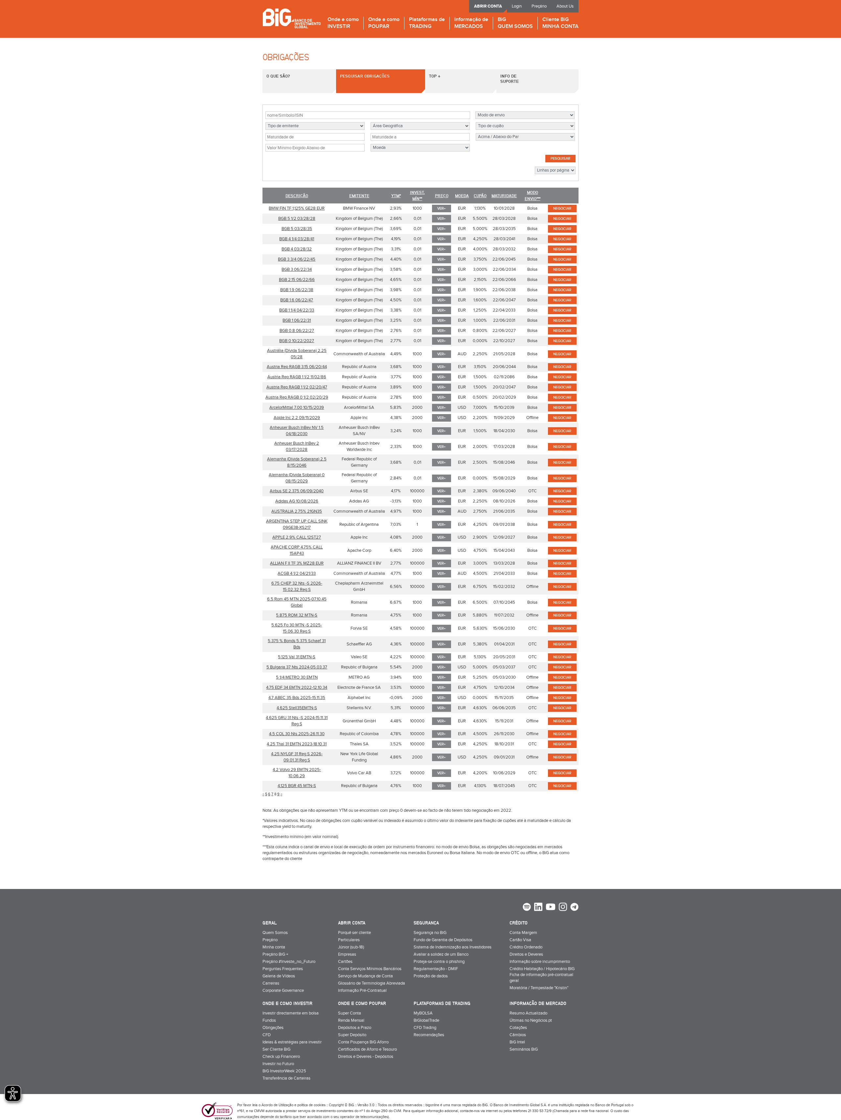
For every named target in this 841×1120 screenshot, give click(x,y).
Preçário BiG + (275, 954)
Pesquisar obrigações (365, 76)
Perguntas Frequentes (282, 968)
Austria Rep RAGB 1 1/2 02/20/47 (296, 387)
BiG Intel (517, 1042)
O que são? (278, 76)
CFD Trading (425, 1027)
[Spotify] (527, 908)
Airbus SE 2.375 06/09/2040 (297, 491)
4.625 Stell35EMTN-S (297, 708)
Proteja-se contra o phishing (439, 961)
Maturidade (504, 195)
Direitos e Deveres (526, 954)
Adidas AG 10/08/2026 (296, 501)
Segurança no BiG (430, 932)
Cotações (518, 1027)
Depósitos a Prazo (354, 1027)
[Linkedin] (538, 907)
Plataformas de (427, 23)
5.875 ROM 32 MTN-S (296, 615)
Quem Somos (275, 932)
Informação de (471, 23)
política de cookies (311, 1105)
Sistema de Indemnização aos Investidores (452, 947)
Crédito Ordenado (526, 947)
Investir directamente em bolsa (290, 1013)
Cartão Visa (520, 940)
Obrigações (273, 1027)
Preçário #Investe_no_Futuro (288, 961)
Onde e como (343, 23)
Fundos (269, 1020)
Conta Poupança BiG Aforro (363, 1042)
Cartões (345, 961)
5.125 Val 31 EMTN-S (296, 657)
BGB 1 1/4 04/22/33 (296, 310)
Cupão (480, 195)
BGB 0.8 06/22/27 (297, 330)
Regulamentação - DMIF (436, 968)
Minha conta (273, 947)
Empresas (347, 954)
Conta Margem (523, 932)
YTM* (396, 195)
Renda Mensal (351, 1020)
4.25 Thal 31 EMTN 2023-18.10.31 (297, 744)
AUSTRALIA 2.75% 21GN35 (296, 511)
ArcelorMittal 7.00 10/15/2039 (296, 407)
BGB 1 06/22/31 (297, 320)
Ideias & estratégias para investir (292, 1042)
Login (517, 6)
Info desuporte (509, 78)
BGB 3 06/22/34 (297, 269)
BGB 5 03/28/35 (297, 228)
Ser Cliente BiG (276, 1049)
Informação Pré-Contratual (362, 990)
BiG (515, 23)
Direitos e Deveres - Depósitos (365, 1056)
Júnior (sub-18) (351, 947)
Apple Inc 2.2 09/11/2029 (297, 417)
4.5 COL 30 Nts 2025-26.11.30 (297, 733)
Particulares (349, 940)
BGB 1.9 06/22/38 (296, 289)
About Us (565, 6)
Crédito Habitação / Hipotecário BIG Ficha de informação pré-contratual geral (542, 974)
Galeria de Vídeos (278, 976)
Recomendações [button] (429, 1035)
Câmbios (518, 1035)
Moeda (462, 195)
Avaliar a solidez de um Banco (441, 954)
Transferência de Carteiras (286, 1078)
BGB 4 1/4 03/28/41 (296, 239)
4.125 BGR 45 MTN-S (297, 785)
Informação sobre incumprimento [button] (540, 961)
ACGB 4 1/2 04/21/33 (297, 573)
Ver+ (441, 208)
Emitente (359, 195)
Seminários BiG (524, 1049)
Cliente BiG (560, 23)
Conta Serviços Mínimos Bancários (369, 968)
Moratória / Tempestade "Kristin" (539, 988)
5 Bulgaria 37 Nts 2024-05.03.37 (296, 667)
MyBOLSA (423, 1013)
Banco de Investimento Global (291, 18)
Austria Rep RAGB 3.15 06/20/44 (297, 366)
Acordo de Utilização (277, 1105)
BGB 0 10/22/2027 (296, 340)
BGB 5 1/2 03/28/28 (296, 218)
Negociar (562, 208)
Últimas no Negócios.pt (531, 1020)
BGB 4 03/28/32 (297, 249)
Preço (441, 195)
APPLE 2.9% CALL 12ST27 (296, 537)
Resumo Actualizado (528, 1013)
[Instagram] (563, 907)
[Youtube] (551, 907)
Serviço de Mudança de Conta (365, 976)
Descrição (296, 195)
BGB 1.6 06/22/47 (296, 300)
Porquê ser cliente (354, 932)
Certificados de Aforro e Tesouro (367, 1049)
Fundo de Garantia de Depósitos (443, 940)
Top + (434, 76)
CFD (266, 1035)
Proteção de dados (431, 976)
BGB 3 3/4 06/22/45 (296, 259)
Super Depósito (352, 1035)
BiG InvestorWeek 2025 (284, 1071)
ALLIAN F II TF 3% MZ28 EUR (297, 563)
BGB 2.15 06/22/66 (297, 279)
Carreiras (270, 983)
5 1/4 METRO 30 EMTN (297, 677)
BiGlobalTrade (426, 1020)
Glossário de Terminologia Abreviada (371, 983)
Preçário (539, 6)
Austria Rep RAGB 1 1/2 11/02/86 (296, 377)
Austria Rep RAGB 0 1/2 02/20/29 (296, 397)
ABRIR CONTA (488, 6)
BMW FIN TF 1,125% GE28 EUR (297, 208)
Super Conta (349, 1013)
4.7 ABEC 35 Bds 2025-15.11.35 (296, 697)
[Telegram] (574, 908)
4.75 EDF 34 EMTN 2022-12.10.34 (296, 687)
